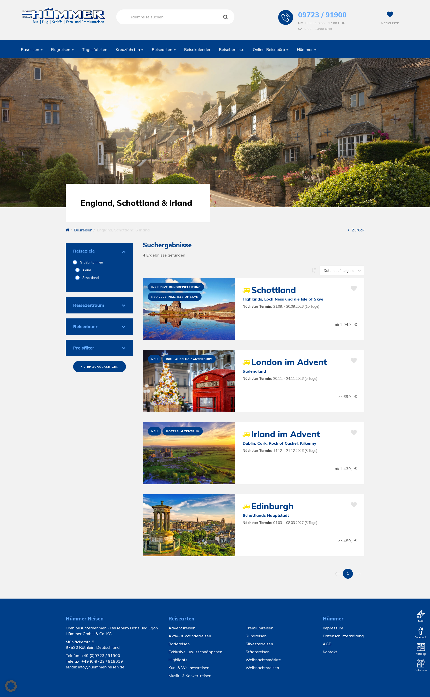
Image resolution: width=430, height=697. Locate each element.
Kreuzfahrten (128, 49)
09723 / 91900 (322, 14)
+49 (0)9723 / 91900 (100, 655)
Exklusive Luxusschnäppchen (195, 651)
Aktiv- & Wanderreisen (189, 635)
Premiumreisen (259, 627)
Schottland (90, 278)
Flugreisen (61, 49)
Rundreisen (256, 635)
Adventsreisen (181, 627)
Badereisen (179, 643)
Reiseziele (84, 251)
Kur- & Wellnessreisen (188, 667)
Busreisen (30, 49)
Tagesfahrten (94, 49)
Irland (86, 270)
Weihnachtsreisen (262, 667)
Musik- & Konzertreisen (189, 675)
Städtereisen (257, 651)
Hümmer (305, 49)
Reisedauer (85, 326)
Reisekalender (197, 49)
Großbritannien (91, 262)
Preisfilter (83, 348)
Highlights (177, 659)
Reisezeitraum (88, 305)
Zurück (358, 229)
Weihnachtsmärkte (263, 659)
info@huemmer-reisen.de (101, 666)
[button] (11, 686)
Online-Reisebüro (269, 49)
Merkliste (390, 23)
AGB (327, 643)
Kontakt (330, 651)
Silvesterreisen (259, 643)
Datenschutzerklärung (343, 635)
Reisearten (162, 49)
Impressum (333, 627)
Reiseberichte (231, 49)
